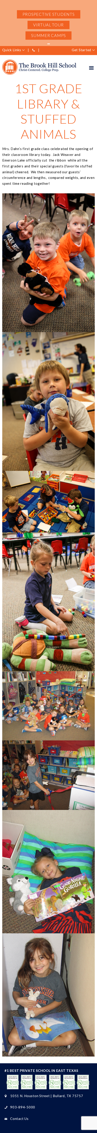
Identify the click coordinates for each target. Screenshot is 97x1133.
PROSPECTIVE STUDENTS (49, 14)
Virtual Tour (48, 24)
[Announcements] (48, 44)
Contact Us (19, 1119)
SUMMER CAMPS (48, 35)
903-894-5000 (22, 1107)
